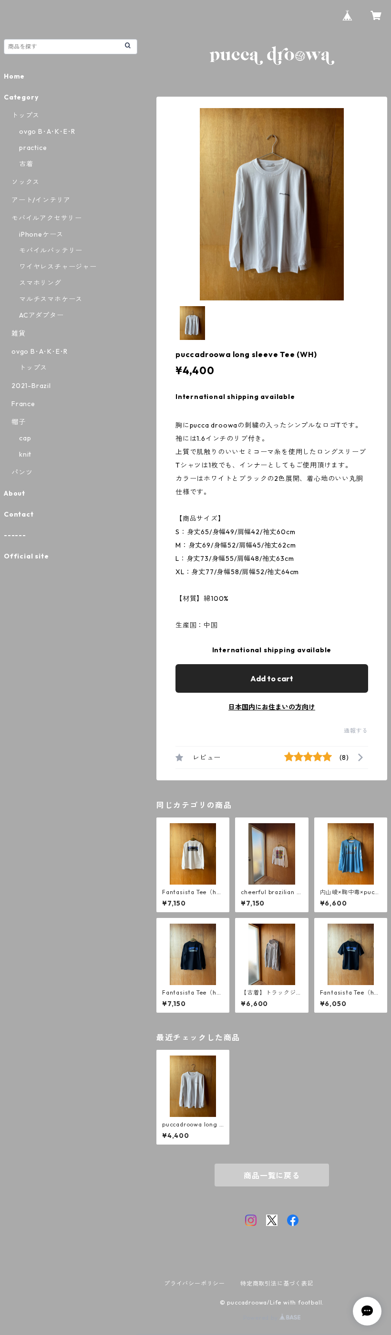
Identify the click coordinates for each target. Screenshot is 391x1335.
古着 (26, 163)
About (14, 493)
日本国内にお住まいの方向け (271, 707)
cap (25, 438)
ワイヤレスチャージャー (58, 266)
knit (25, 454)
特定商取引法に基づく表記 (277, 1283)
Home (14, 76)
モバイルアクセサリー (46, 218)
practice (33, 147)
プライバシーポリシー (194, 1283)
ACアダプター (41, 315)
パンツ (21, 472)
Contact (19, 514)
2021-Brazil (31, 385)
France (23, 403)
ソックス (25, 182)
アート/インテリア (41, 200)
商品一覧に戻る (272, 1175)
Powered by (261, 1317)
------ (15, 535)
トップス (25, 115)
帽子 (18, 422)
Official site (26, 556)
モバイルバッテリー (50, 250)
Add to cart (271, 678)
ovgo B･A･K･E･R (47, 131)
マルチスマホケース (50, 299)
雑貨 (18, 333)
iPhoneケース (41, 234)
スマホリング (40, 283)
